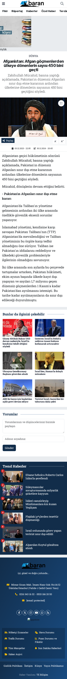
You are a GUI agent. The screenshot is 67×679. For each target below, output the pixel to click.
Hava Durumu (46, 632)
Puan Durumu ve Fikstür (46, 640)
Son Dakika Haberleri (49, 648)
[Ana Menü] (3, 3)
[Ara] (62, 4)
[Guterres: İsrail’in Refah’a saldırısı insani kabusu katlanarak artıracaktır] (50, 327)
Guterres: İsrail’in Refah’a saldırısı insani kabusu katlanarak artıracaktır (48, 341)
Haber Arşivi (15, 654)
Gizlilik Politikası (13, 665)
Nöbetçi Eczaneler (18, 632)
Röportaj (17, 11)
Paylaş (9, 140)
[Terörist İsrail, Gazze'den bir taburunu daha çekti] (50, 388)
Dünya (33, 56)
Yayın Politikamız (53, 665)
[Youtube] (36, 612)
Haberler (32, 11)
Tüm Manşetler (16, 648)
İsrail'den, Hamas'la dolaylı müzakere (49, 372)
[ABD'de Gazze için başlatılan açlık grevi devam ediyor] (17, 388)
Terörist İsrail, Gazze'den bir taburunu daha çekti (49, 400)
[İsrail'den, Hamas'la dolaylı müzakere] (50, 360)
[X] (24, 612)
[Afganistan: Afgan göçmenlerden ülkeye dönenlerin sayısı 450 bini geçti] (33, 117)
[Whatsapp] (42, 612)
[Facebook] (19, 612)
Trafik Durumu (16, 638)
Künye (38, 665)
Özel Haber (48, 11)
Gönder (9, 448)
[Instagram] (30, 612)
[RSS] (47, 612)
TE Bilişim (42, 674)
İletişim (28, 665)
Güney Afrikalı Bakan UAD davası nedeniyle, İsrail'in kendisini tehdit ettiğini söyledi (16, 342)
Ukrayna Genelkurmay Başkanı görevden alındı (15, 372)
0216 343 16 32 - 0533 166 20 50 (35, 594)
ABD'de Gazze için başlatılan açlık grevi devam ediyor (17, 400)
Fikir (5, 11)
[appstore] (33, 620)
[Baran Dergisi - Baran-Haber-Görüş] (32, 3)
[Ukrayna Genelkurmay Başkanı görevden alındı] (17, 360)
